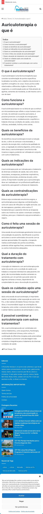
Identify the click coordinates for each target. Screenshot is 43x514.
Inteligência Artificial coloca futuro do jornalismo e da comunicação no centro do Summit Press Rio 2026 (28, 413)
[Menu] (3, 9)
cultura (5, 467)
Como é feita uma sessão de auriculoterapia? (19, 54)
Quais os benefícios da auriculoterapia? (17, 47)
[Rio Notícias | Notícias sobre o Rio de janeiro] (21, 9)
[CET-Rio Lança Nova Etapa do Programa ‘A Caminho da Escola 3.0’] (7, 453)
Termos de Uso (7, 393)
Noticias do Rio (22, 471)
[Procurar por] (40, 9)
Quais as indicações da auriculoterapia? (17, 49)
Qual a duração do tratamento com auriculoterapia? (21, 56)
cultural (12, 467)
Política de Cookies (14, 511)
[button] (40, 476)
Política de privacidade (27, 511)
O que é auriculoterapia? (12, 42)
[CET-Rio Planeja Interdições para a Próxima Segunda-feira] (7, 443)
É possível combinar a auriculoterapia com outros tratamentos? (20, 64)
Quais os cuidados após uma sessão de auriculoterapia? (17, 60)
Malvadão (20, 467)
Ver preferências (21, 507)
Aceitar (21, 496)
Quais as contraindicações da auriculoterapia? (19, 51)
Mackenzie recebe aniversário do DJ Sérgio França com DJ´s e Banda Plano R (27, 433)
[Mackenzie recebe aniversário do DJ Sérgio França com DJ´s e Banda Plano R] (7, 434)
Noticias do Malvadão (9, 471)
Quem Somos (6, 390)
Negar (21, 501)
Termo (10, 18)
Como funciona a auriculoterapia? (15, 44)
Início (5, 18)
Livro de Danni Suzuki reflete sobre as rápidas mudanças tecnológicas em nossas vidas (28, 423)
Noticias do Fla (30, 467)
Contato (4, 400)
